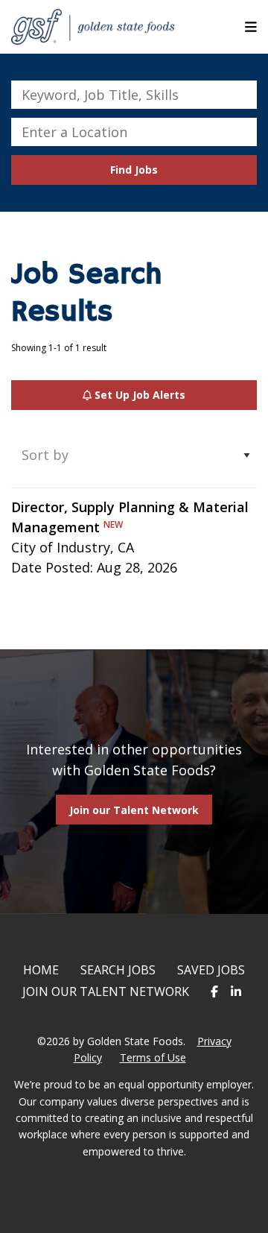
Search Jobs (118, 970)
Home (41, 970)
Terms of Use (153, 1057)
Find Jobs (134, 170)
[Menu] (251, 27)
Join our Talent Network (134, 810)
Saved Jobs (211, 970)
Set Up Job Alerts (138, 395)
